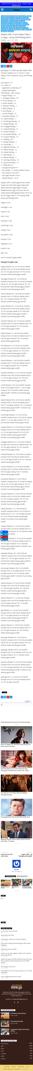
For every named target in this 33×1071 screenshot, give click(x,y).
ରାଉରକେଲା (25, 28)
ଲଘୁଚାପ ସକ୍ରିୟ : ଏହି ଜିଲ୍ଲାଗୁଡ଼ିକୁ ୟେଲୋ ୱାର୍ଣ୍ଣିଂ (25, 855)
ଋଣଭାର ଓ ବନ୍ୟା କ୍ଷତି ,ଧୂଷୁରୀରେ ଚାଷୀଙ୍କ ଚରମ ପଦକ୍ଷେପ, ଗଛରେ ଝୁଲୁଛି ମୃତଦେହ (16, 954)
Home (2, 13)
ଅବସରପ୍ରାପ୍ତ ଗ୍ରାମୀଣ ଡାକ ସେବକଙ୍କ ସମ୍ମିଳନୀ (27, 887)
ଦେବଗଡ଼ (11, 23)
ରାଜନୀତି (2, 1056)
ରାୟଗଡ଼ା (3, 29)
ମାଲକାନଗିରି (4, 28)
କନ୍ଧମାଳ (12, 18)
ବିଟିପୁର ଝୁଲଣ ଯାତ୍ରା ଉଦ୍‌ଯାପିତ (9, 949)
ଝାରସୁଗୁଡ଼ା (22, 21)
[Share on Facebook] (2, 66)
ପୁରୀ (8, 24)
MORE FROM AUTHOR (22, 876)
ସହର (23, 29)
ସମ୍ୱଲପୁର (17, 29)
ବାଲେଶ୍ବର (26, 24)
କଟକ (7, 18)
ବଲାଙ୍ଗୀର (18, 24)
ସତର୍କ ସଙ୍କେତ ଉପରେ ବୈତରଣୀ (5, 887)
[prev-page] (15, 891)
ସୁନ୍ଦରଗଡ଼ (28, 29)
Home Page (6, 1066)
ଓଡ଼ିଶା (2, 18)
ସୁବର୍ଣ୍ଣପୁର (4, 31)
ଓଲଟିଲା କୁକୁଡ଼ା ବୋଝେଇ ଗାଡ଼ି (8, 966)
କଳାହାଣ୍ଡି (18, 18)
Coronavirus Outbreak (12, 13)
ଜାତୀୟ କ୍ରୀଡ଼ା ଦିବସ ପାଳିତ (15, 887)
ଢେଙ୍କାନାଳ (4, 23)
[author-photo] (16, 864)
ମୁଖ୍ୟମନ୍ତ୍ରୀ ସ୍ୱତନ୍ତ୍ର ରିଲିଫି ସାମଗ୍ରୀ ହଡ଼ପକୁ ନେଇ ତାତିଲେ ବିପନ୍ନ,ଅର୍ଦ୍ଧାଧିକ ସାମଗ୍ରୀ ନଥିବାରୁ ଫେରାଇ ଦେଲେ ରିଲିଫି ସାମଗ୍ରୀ (16, 960)
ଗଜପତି (23, 19)
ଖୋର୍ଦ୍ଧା (17, 19)
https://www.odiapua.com (16, 871)
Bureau (4, 40)
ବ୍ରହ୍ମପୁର (9, 26)
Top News (22, 16)
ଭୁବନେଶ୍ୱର (22, 26)
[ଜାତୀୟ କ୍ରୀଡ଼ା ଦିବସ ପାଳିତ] (16, 882)
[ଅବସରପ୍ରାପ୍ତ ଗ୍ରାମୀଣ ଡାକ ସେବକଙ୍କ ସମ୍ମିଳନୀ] (27, 882)
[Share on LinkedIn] (11, 66)
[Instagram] (18, 1002)
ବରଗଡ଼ (13, 24)
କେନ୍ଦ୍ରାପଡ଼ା (4, 19)
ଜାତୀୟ (2, 1051)
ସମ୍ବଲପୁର (10, 29)
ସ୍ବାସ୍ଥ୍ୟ (10, 31)
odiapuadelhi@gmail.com (19, 999)
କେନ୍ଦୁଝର (25, 18)
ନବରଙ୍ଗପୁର (18, 23)
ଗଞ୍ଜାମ (28, 19)
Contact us (13, 1066)
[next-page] (17, 891)
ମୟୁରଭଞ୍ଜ (12, 28)
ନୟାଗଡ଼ (3, 24)
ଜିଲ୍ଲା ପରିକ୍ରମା (14, 21)
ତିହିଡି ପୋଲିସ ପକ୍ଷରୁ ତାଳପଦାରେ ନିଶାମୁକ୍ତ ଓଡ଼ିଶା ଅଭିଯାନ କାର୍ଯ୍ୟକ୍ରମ (16, 944)
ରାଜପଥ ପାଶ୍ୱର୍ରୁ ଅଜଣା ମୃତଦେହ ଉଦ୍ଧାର (11, 976)
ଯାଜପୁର (18, 28)
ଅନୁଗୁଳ (29, 16)
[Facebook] (15, 1002)
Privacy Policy (21, 1066)
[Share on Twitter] (5, 66)
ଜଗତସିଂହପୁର (4, 21)
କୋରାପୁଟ (11, 19)
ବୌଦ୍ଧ (3, 26)
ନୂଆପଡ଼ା (25, 23)
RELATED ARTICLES (10, 876)
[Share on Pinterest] (8, 66)
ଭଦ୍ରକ (15, 26)
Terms (27, 1066)
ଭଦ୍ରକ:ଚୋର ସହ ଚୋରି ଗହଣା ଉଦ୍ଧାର (6, 855)
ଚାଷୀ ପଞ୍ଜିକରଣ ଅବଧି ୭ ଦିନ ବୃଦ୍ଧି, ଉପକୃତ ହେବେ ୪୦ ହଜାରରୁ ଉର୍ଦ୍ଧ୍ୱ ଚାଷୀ (16, 971)
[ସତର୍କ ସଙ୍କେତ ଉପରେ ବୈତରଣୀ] (6, 882)
